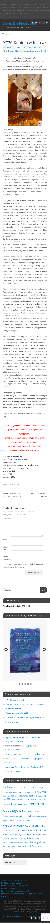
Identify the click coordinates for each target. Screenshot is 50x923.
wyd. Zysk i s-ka (34, 846)
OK (42, 590)
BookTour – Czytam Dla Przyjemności (14, 886)
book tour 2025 (17, 799)
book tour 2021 (9, 796)
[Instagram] (36, 22)
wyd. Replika (30, 838)
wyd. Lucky (15, 834)
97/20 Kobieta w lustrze (16, 700)
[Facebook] (32, 22)
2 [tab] (22, 684)
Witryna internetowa (5, 558)
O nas (40, 894)
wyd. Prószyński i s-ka (13, 838)
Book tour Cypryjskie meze (17, 767)
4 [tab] (28, 684)
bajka (32, 792)
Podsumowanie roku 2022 (16, 713)
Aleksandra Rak (18, 788)
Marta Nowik (28, 811)
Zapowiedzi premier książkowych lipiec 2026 (24, 717)
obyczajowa (14, 817)
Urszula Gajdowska (23, 821)
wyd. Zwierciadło (19, 846)
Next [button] (44, 650)
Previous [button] (6, 650)
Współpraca (31, 894)
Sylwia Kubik (9, 820)
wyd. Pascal (42, 835)
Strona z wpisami (20, 880)
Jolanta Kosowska (31, 799)
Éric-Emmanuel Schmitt (18, 459)
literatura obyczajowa (30, 51)
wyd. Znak (42, 51)
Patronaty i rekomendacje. (10, 888)
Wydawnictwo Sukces (14, 737)
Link (18, 485)
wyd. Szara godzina (34, 842)
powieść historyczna (39, 816)
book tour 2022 (21, 795)
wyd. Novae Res (30, 834)
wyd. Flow (18, 831)
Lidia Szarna (10, 754)
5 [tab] (31, 684)
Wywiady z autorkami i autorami (12, 894)
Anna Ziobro (12, 792)
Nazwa (5, 540)
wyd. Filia (10, 830)
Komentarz (5, 520)
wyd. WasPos (8, 846)
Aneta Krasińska (29, 788)
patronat (25, 816)
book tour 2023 (35, 795)
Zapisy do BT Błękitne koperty (31, 754)
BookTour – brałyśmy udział (11, 883)
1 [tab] (19, 684)
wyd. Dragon (30, 825)
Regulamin (5, 896)
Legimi (25, 805)
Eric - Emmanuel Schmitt (12, 51)
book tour (41, 792)
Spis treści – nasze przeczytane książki (15, 891)
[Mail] (47, 22)
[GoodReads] (39, 22)
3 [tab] (25, 684)
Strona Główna (11, 722)
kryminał (16, 804)
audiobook (24, 792)
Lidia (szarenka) (12, 758)
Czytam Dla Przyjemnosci (16, 47)
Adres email (5, 549)
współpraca (12, 825)
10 (12, 788)
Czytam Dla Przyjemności (19, 24)
